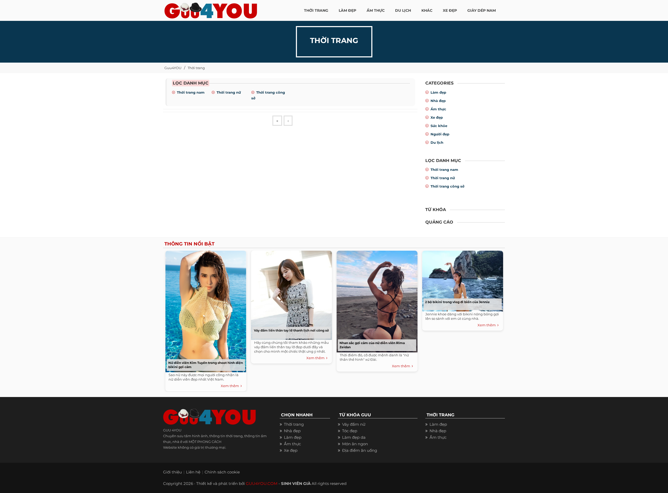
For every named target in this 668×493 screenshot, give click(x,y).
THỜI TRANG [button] (316, 10)
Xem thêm (231, 386)
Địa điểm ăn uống (359, 450)
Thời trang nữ (229, 92)
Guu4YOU (172, 68)
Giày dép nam (481, 10)
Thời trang (196, 68)
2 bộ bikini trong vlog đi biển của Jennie (457, 302)
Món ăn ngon (355, 443)
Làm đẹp (438, 92)
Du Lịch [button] (403, 10)
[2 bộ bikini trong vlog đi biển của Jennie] (461, 279)
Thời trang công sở (447, 186)
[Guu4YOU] (210, 9)
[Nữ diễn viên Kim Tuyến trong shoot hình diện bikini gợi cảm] (204, 310)
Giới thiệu (172, 472)
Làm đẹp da (354, 437)
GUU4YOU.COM (261, 483)
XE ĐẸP (450, 10)
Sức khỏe (439, 126)
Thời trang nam (191, 92)
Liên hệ (193, 472)
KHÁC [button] (426, 10)
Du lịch (437, 142)
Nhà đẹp (438, 101)
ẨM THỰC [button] (376, 10)
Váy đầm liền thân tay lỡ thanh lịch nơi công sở (291, 330)
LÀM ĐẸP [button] (347, 10)
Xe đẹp (437, 117)
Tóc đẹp (349, 430)
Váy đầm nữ (353, 424)
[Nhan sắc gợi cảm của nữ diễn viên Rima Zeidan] (376, 300)
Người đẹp (440, 134)
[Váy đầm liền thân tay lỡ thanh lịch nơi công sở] (290, 294)
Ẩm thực (438, 109)
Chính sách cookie (222, 472)
